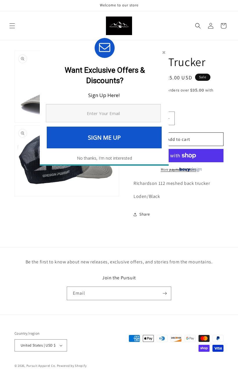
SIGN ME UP (104, 137)
